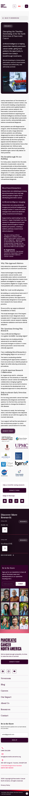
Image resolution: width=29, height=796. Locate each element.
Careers (4, 691)
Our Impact (6, 697)
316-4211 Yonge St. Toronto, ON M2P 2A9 (14, 763)
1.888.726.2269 (5, 751)
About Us (5, 703)
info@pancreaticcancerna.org (11, 757)
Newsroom (6, 678)
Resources (5, 709)
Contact (4, 715)
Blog (3, 684)
